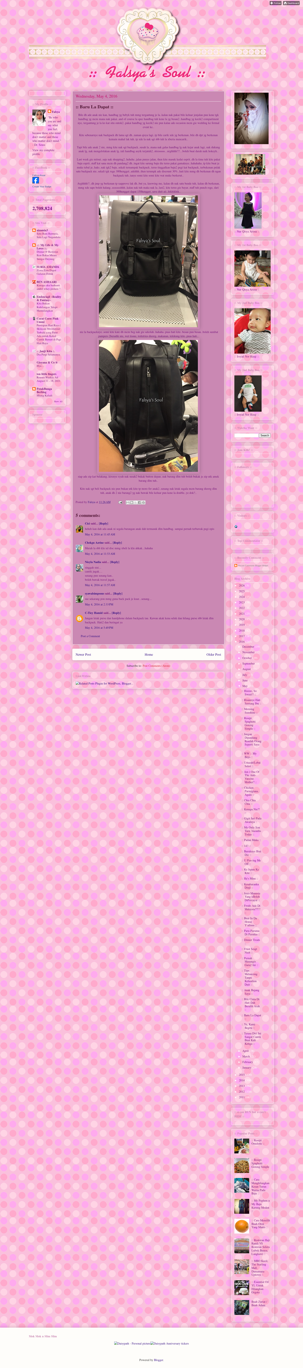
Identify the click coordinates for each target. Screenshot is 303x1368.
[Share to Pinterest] (143, 502)
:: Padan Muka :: (251, 840)
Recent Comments (246, 566)
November (248, 652)
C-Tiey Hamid (94, 613)
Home (149, 654)
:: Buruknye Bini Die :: (251, 853)
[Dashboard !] (291, 4)
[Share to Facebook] (139, 502)
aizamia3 (42, 230)
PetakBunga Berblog (44, 390)
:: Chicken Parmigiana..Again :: (251, 791)
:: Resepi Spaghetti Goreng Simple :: (249, 723)
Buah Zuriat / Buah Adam (259, 1303)
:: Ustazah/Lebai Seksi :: (251, 764)
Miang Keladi (44, 395)
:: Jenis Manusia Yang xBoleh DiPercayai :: (251, 896)
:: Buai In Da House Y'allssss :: (249, 921)
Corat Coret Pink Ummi (48, 320)
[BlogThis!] (132, 502)
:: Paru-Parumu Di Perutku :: (251, 932)
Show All (58, 401)
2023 (242, 602)
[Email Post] (120, 502)
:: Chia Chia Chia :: (249, 802)
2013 (242, 1086)
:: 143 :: (246, 846)
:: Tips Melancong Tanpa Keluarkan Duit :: (249, 977)
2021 (242, 614)
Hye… (40, 366)
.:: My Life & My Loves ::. (48, 246)
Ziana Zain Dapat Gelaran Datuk (46, 272)
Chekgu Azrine (94, 542)
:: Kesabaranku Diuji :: (250, 886)
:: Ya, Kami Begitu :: (248, 1026)
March (246, 1056)
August (246, 669)
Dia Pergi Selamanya (48, 354)
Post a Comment (90, 636)
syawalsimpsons (94, 593)
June (245, 680)
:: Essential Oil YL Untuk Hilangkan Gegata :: (260, 1287)
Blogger (158, 1360)
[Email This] (128, 502)
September (249, 663)
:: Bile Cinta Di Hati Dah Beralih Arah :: (251, 1004)
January (247, 1067)
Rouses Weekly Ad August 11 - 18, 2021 (48, 379)
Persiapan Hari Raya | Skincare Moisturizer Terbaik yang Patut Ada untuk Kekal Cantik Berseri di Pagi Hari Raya (49, 334)
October (247, 658)
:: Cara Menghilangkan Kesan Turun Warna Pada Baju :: (260, 1186)
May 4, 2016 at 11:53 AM (100, 554)
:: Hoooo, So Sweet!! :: (249, 692)
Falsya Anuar (39, 175)
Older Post (214, 654)
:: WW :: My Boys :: (249, 755)
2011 (242, 1097)
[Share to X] (136, 502)
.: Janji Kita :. (46, 351)
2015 (242, 1075)
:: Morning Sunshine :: (250, 710)
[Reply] (103, 523)
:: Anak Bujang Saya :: (250, 991)
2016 (242, 642)
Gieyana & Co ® (47, 362)
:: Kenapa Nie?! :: (251, 811)
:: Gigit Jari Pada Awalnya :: (251, 820)
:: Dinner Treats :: (251, 941)
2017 (242, 636)
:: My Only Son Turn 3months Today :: (251, 830)
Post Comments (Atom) (156, 666)
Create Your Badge (41, 186)
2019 (242, 625)
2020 (242, 619)
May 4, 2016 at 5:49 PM (99, 628)
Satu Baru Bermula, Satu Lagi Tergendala (48, 235)
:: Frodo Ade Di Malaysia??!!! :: (251, 909)
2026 (242, 585)
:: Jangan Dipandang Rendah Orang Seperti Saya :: (251, 741)
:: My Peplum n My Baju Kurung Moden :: (260, 1206)
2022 (242, 608)
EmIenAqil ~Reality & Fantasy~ (49, 298)
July (245, 675)
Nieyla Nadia (93, 562)
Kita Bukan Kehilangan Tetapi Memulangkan (47, 306)
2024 (242, 597)
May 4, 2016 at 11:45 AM (100, 534)
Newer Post (83, 654)
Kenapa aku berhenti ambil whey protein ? (48, 287)
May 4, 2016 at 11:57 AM (100, 585)
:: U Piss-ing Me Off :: (251, 862)
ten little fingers (46, 374)
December (248, 646)
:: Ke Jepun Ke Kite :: (250, 871)
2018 (242, 630)
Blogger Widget (261, 566)
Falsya (92, 502)
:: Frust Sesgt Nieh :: (249, 950)
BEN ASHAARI (46, 282)
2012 (242, 1091)
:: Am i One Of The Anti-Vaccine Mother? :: (251, 777)
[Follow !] (276, 4)
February (248, 1062)
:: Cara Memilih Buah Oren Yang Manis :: (260, 1223)
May (245, 686)
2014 (242, 1080)
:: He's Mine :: (250, 878)
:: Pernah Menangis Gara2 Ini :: (250, 961)
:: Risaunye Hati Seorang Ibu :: (251, 701)
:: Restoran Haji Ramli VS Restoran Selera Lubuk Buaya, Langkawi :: (260, 1247)
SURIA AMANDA (48, 267)
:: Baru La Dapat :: (251, 1017)
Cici (87, 523)
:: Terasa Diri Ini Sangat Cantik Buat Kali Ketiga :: (251, 1038)
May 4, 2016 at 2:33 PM (99, 604)
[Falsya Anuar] (35, 182)
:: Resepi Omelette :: (257, 1142)
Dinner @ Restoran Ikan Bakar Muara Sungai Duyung (47, 255)
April (245, 1051)
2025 (242, 591)
